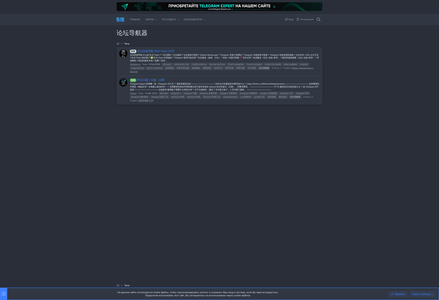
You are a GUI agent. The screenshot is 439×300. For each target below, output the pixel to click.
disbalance (135, 64)
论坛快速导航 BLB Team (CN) (152, 51)
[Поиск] (318, 19)
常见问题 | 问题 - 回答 (147, 80)
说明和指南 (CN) (145, 100)
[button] (156, 19)
